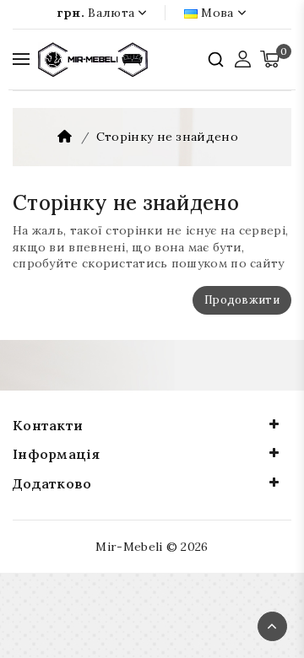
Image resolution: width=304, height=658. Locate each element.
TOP (272, 626)
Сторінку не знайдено (167, 136)
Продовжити (242, 300)
